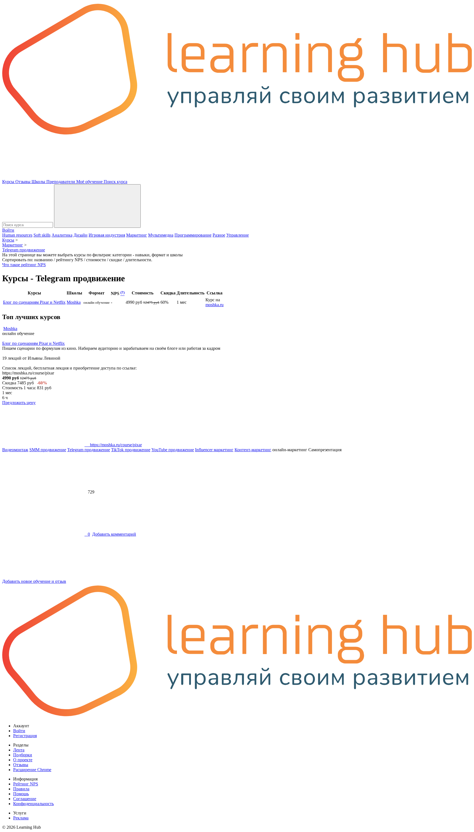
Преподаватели (61, 181)
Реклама (21, 818)
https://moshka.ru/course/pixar (113, 444)
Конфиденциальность (33, 803)
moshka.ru (214, 304)
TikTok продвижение (130, 449)
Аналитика (62, 235)
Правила (21, 788)
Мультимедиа (160, 235)
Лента (18, 750)
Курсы (8, 181)
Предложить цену (19, 402)
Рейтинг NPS (25, 784)
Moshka (74, 302)
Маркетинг (136, 235)
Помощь (21, 793)
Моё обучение (90, 181)
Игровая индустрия (107, 235)
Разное (219, 235)
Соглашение (24, 798)
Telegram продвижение (88, 449)
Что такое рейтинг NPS (24, 264)
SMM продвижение (47, 449)
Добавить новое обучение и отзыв (34, 581)
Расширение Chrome (32, 769)
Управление (237, 235)
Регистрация (25, 735)
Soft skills (41, 235)
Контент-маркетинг (253, 449)
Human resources (17, 235)
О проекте (22, 759)
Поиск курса (115, 181)
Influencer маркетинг (214, 449)
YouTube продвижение (172, 449)
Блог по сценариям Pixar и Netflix (34, 302)
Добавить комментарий (114, 534)
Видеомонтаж (15, 449)
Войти (8, 230)
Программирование (192, 235)
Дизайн (81, 235)
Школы (39, 181)
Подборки (22, 755)
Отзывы (23, 181)
